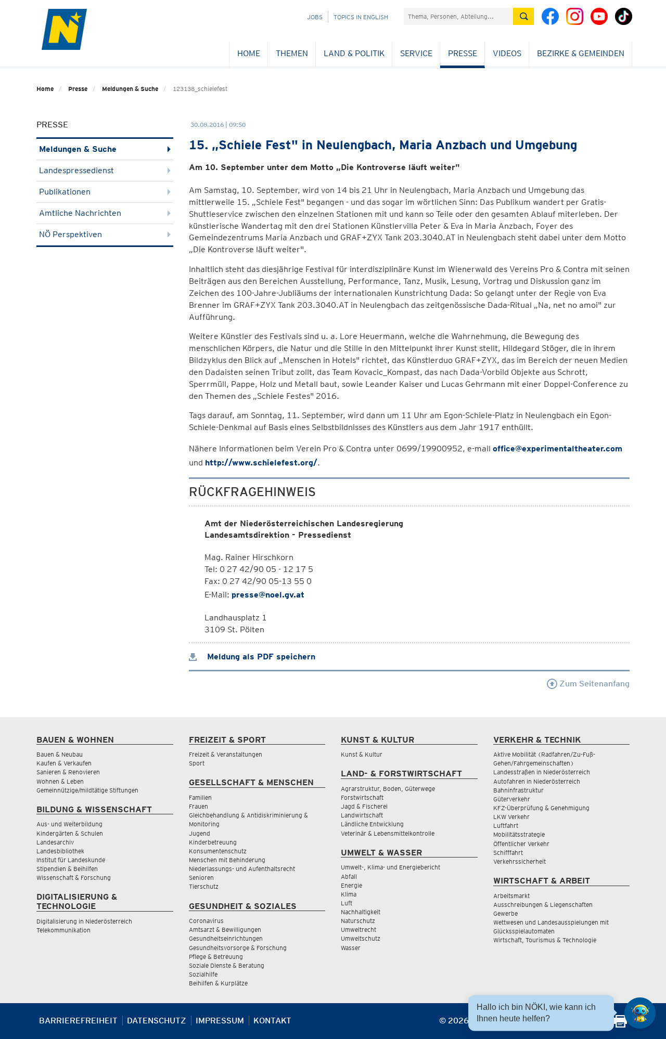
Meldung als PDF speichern (259, 656)
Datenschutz (156, 1020)
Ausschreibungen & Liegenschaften (543, 904)
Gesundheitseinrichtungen (226, 938)
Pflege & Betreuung (216, 956)
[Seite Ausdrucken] (620, 1025)
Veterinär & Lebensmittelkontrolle (387, 833)
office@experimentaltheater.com (557, 448)
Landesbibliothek (60, 851)
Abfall (349, 876)
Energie (351, 885)
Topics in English (361, 17)
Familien (200, 797)
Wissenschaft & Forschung (73, 877)
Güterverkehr (511, 799)
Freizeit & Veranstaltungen (225, 754)
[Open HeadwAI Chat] (640, 1013)
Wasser (351, 948)
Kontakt (272, 1020)
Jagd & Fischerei (364, 806)
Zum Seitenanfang (593, 684)
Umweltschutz (360, 938)
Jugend (199, 833)
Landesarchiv (55, 842)
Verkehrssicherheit (519, 861)
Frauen (198, 806)
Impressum (220, 1020)
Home (248, 53)
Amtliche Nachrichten (80, 213)
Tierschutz (204, 886)
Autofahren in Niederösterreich (536, 781)
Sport (196, 763)
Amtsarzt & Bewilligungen (225, 929)
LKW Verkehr (511, 817)
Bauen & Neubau (59, 754)
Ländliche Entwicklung (372, 824)
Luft (346, 903)
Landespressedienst (76, 170)
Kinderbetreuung (213, 842)
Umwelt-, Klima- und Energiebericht (390, 867)
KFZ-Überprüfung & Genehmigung (541, 808)
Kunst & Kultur (361, 754)
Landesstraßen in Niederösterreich (541, 772)
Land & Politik (354, 53)
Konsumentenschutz (218, 851)
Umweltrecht (358, 929)
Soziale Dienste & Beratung (226, 965)
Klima (348, 894)
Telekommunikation (63, 930)
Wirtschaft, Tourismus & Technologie (544, 940)
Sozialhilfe (203, 974)
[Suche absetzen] (523, 16)
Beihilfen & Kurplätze (218, 983)
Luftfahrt (505, 825)
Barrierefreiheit (78, 1020)
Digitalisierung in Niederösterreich (84, 921)
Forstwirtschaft (362, 797)
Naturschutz (358, 921)
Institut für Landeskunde (70, 860)
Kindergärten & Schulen (69, 833)
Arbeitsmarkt (511, 896)
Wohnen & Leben (60, 781)
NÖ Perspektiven (70, 234)
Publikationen (65, 192)
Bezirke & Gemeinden (580, 53)
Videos (507, 53)
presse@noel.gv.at (268, 595)
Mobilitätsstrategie (519, 834)
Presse (462, 53)
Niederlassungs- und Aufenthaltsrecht (242, 869)
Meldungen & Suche (130, 89)
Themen (292, 53)
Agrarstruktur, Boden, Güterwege (388, 789)
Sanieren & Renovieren (68, 772)
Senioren (201, 877)
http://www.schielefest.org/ (261, 462)
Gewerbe (505, 913)
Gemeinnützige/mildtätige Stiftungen (87, 790)
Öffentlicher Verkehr (521, 844)
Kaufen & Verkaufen (64, 763)
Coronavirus (206, 921)
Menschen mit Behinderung (227, 860)
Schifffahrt (508, 852)
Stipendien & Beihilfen (67, 869)
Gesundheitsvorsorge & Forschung (238, 948)
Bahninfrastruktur (518, 790)
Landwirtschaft (362, 815)
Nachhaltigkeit (360, 912)
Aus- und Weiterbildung (69, 824)
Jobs (315, 17)
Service (416, 53)
